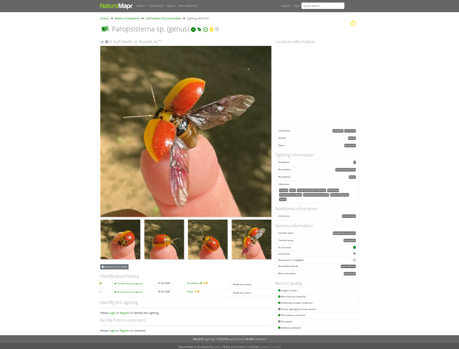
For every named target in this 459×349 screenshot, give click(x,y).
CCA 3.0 (276, 347)
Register (286, 5)
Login (297, 5)
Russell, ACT (350, 145)
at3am (217, 347)
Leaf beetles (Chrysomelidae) (163, 18)
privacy (265, 347)
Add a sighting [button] (187, 5)
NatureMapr (333, 190)
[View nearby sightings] (217, 28)
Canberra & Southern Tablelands (312, 190)
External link (349, 273)
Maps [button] (170, 5)
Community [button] (155, 5)
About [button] (140, 5)
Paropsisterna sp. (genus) (130, 283)
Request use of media (115, 266)
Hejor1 (190, 291)
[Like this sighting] (102, 41)
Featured (283, 190)
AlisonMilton (193, 283)
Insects (104, 18)
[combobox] (330, 6)
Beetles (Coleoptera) (127, 18)
